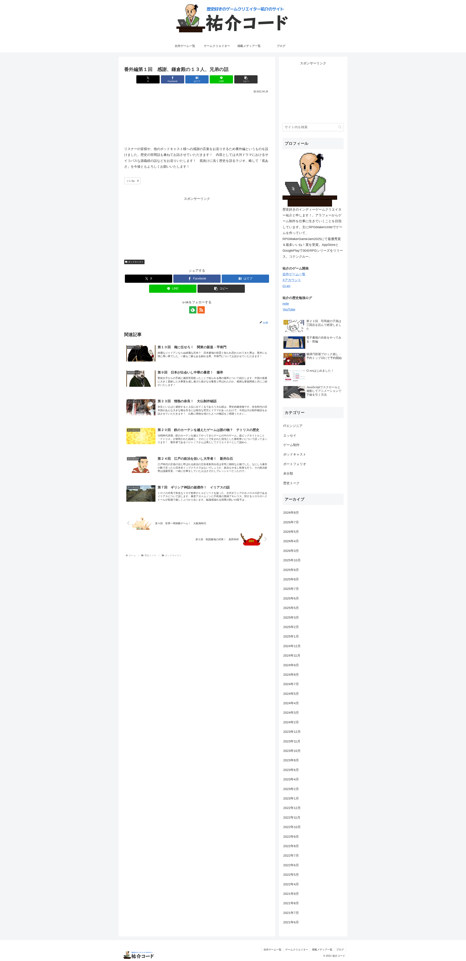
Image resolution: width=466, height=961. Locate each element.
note (286, 303)
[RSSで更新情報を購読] (201, 309)
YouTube (289, 309)
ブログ (340, 949)
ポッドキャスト (135, 262)
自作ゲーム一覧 (294, 274)
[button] (246, 79)
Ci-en (286, 286)
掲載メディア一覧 (322, 949)
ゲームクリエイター (296, 949)
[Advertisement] (197, 227)
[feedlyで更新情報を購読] (192, 309)
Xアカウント (292, 280)
